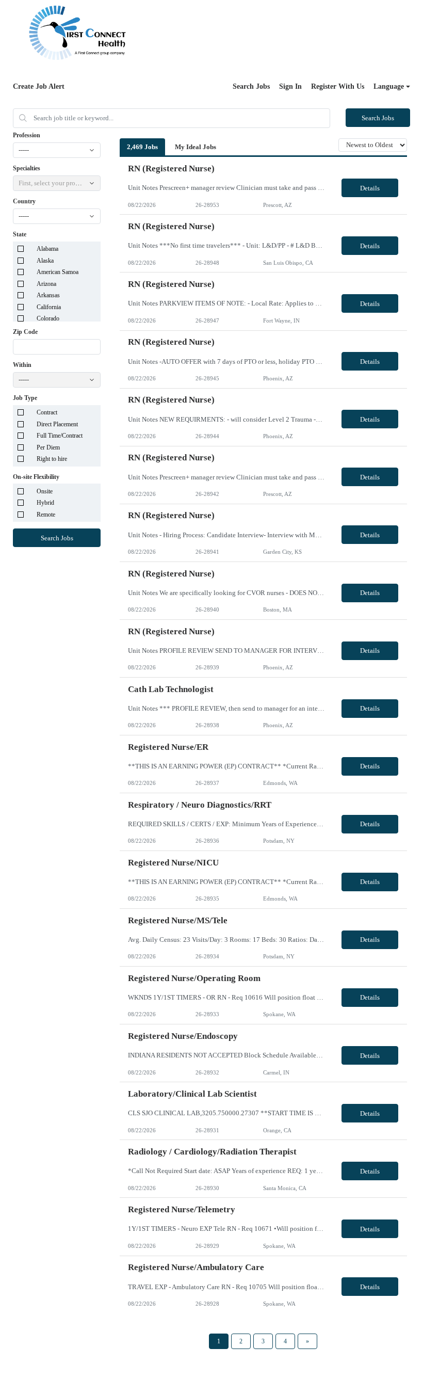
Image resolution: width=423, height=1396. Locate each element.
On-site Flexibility (36, 476)
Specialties (26, 168)
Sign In (290, 86)
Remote (46, 514)
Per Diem (48, 447)
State (19, 234)
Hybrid (45, 502)
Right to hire (52, 458)
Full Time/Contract (60, 435)
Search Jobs (251, 86)
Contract (47, 412)
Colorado (48, 318)
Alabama (47, 248)
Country (24, 201)
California (49, 307)
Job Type (25, 398)
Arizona (46, 283)
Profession (26, 135)
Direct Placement (57, 424)
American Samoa (57, 272)
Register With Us (337, 86)
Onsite (45, 491)
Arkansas (48, 295)
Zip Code (25, 331)
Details (370, 188)
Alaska (45, 260)
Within (22, 364)
